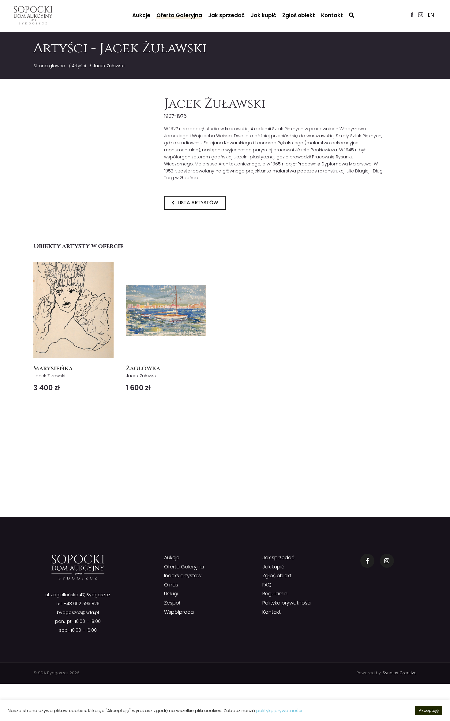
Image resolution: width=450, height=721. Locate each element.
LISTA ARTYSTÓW (198, 202)
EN (431, 15)
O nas (171, 584)
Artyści (79, 66)
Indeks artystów (182, 575)
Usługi (171, 593)
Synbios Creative (400, 673)
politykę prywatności (279, 711)
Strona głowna (49, 66)
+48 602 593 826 (81, 604)
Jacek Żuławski (109, 66)
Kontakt (332, 15)
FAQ (267, 584)
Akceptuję (429, 710)
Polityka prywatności (286, 602)
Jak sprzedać (226, 15)
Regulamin (274, 593)
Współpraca (179, 612)
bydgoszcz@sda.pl (78, 612)
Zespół (172, 602)
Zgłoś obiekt (298, 15)
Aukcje (141, 15)
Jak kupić (263, 15)
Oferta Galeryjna (179, 15)
